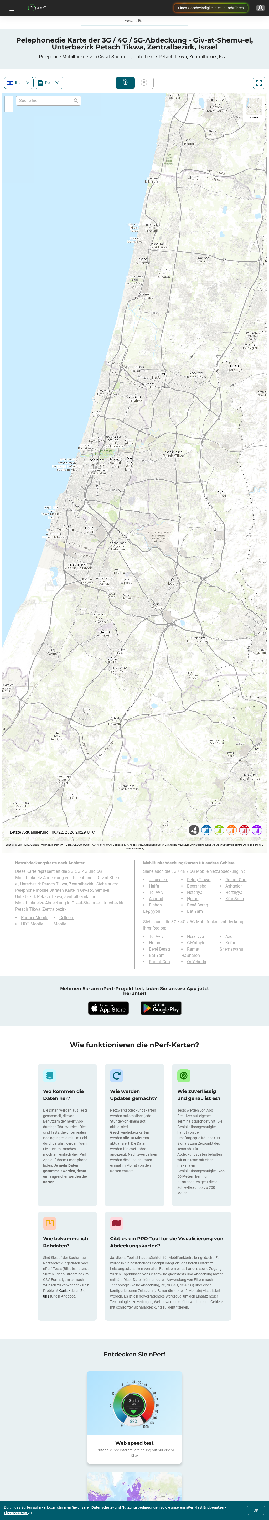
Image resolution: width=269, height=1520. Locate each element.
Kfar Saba (234, 898)
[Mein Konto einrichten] (260, 7)
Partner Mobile (34, 917)
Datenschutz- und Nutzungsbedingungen (126, 1507)
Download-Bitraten (143, 83)
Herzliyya (233, 892)
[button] (9, 100)
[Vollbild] (259, 83)
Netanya (195, 892)
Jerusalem (158, 879)
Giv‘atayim (197, 942)
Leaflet (9, 844)
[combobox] (19, 83)
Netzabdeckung (125, 83)
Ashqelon (234, 886)
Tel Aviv (156, 892)
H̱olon (192, 898)
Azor (229, 936)
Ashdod (156, 898)
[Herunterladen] (108, 1008)
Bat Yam (195, 911)
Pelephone (25, 890)
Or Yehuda (196, 961)
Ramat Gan (235, 879)
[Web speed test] (134, 1403)
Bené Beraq (197, 904)
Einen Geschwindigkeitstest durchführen (211, 8)
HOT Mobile (32, 923)
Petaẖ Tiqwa (198, 879)
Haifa (154, 886)
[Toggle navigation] (11, 8)
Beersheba (196, 886)
